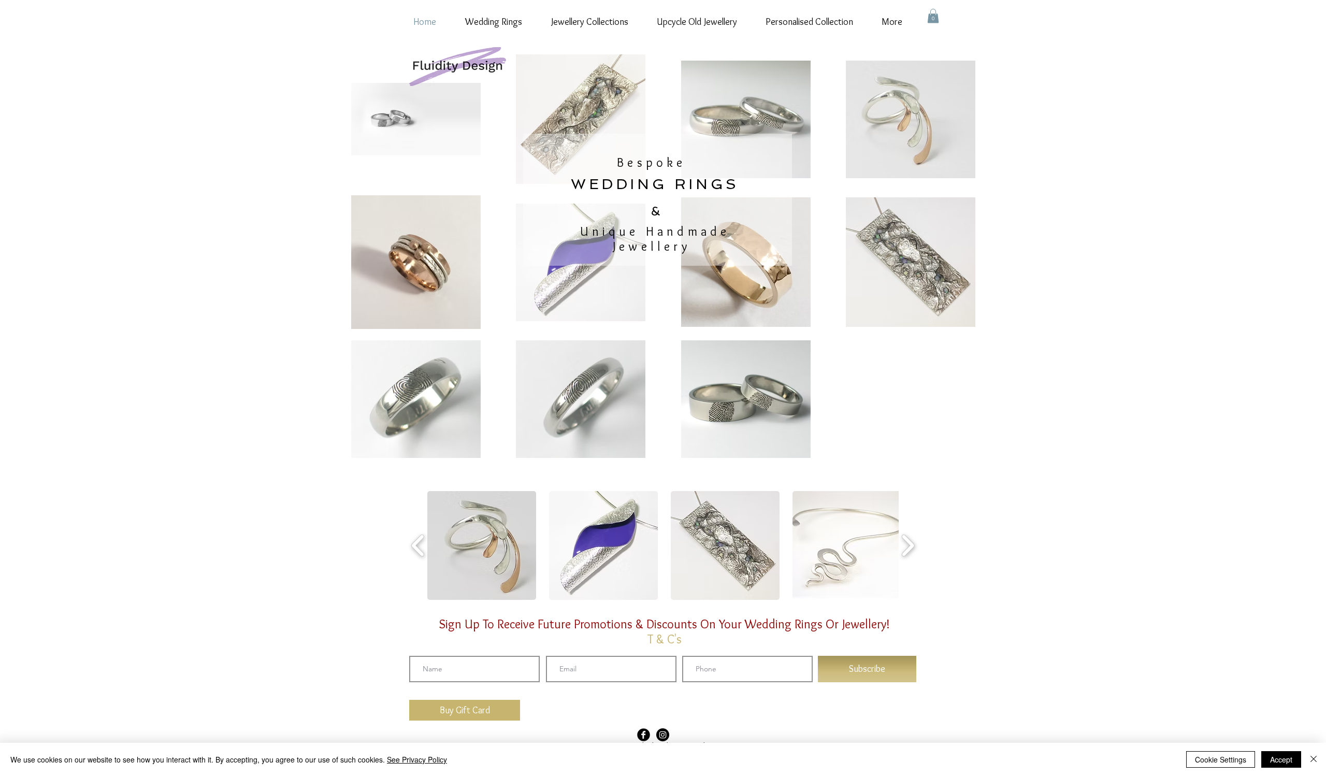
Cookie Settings (1220, 759)
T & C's (664, 638)
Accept (1281, 759)
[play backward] (418, 545)
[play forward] (907, 545)
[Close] (1313, 759)
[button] (933, 16)
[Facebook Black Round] (643, 734)
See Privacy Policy (417, 759)
